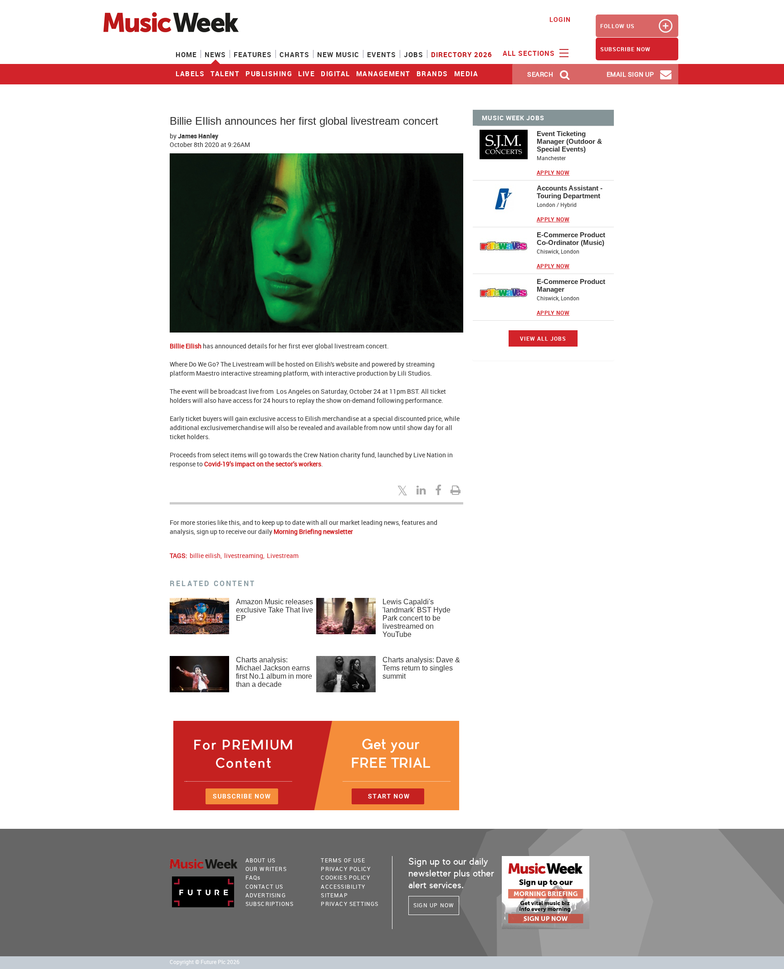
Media (466, 73)
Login (560, 19)
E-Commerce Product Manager (571, 285)
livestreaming (243, 555)
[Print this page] (457, 489)
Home (186, 54)
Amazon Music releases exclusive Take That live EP (274, 610)
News (215, 54)
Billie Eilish (185, 346)
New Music (338, 54)
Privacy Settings (349, 903)
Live (306, 73)
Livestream (283, 555)
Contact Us (264, 886)
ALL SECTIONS (530, 53)
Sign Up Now (433, 905)
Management (383, 73)
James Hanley (198, 136)
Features (253, 54)
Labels (190, 73)
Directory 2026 (461, 54)
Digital (335, 73)
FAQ (253, 877)
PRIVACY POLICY (346, 868)
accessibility (343, 886)
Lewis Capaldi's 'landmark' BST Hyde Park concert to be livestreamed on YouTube (416, 618)
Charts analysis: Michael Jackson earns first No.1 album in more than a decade (274, 672)
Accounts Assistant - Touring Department (570, 192)
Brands (432, 73)
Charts (294, 54)
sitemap (334, 895)
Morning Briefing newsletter (313, 531)
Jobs (413, 54)
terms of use (343, 860)
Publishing (268, 73)
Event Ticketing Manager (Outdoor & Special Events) (569, 141)
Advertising (265, 895)
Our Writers (266, 868)
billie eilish (205, 555)
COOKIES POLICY (345, 877)
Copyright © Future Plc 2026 (205, 962)
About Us (260, 860)
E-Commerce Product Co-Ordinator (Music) (571, 238)
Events (381, 54)
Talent (225, 73)
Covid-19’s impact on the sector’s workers (262, 464)
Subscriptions (269, 903)
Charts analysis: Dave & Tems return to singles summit (421, 668)
